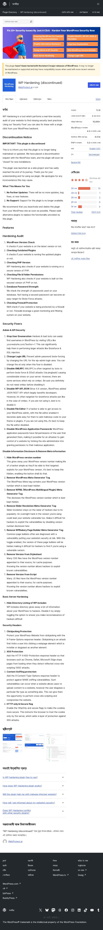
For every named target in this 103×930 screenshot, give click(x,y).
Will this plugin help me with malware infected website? (30, 794)
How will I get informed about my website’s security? (29, 803)
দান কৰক (82, 870)
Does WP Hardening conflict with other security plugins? (17, 811)
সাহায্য (98, 99)
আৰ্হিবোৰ (31, 875)
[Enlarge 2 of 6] (18, 746)
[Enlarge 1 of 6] (18, 737)
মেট (5, 888)
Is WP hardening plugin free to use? (20, 777)
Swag (82, 875)
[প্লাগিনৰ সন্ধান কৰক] (31, 21)
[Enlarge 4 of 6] (40, 747)
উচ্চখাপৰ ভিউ (75, 162)
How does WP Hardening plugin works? (22, 786)
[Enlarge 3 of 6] (40, 737)
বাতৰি (4, 865)
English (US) (95, 148)
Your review (77, 212)
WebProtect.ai (25, 87)
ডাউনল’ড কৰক (94, 85)
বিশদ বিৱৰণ (9, 99)
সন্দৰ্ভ (4, 860)
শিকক (55, 860)
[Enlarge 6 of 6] (62, 750)
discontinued (94, 155)
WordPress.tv (61, 875)
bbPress (8, 893)
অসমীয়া (11, 910)
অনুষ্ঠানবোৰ (81, 865)
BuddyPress (10, 898)
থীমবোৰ (30, 865)
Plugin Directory (10, 12)
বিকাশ (49, 99)
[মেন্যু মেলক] (98, 4)
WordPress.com (12, 883)
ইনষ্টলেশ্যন (37, 99)
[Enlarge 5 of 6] (62, 737)
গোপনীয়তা (6, 875)
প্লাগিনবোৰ (31, 870)
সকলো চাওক (95, 212)
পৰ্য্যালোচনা (23, 99)
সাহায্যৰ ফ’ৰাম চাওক (78, 233)
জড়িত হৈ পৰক (83, 860)
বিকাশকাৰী (56, 870)
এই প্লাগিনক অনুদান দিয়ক (80, 258)
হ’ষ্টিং (4, 870)
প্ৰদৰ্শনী (30, 860)
